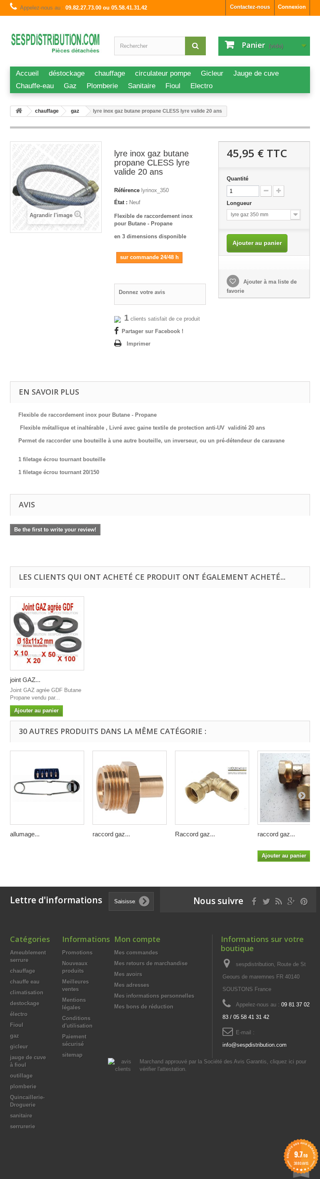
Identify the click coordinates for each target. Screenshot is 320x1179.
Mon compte (137, 939)
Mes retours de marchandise (151, 963)
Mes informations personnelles (154, 996)
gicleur (19, 1046)
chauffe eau (25, 982)
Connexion (292, 7)
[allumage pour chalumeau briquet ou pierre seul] (47, 788)
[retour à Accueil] (19, 111)
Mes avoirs (128, 974)
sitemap (72, 1055)
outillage (21, 1076)
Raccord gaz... (195, 834)
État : (121, 202)
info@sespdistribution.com (254, 1045)
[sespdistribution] (56, 45)
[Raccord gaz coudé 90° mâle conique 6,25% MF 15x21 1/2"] (212, 788)
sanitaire (21, 1115)
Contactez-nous (250, 7)
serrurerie (22, 1126)
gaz (14, 1036)
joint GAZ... (25, 679)
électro (19, 1014)
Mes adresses (131, 985)
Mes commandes (136, 952)
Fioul (16, 1025)
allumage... (25, 834)
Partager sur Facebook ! (152, 331)
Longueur (240, 203)
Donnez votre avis (142, 292)
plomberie (23, 1086)
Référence (127, 190)
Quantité (237, 178)
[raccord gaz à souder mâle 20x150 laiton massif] (129, 788)
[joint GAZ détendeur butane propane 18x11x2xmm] (47, 633)
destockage (24, 1003)
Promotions (77, 952)
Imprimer (138, 344)
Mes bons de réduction (143, 1007)
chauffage (22, 971)
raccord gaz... (111, 834)
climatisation (26, 992)
